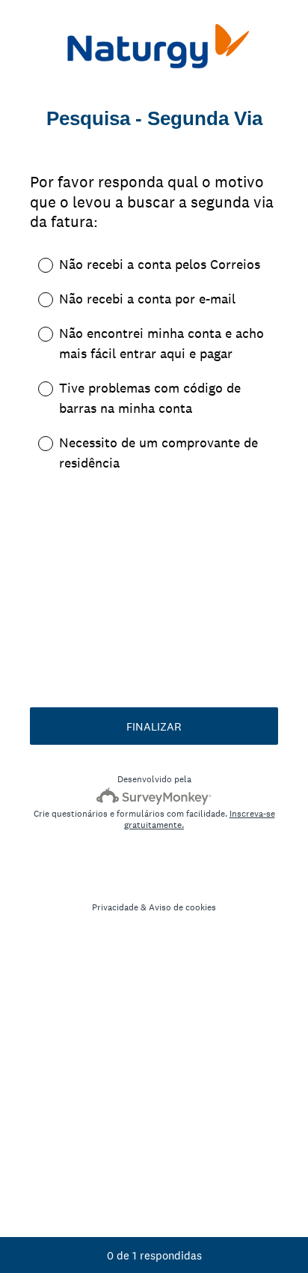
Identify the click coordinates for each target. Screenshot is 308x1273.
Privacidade (115, 907)
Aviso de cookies (182, 907)
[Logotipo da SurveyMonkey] (154, 796)
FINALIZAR (154, 726)
